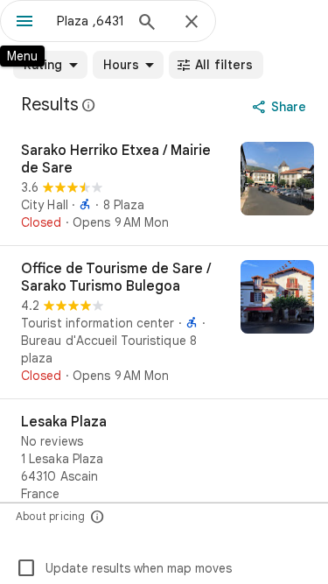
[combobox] (89, 21)
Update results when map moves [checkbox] (124, 568)
